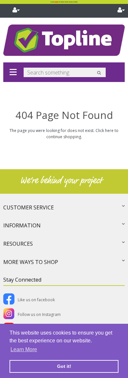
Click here (105, 130)
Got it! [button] (64, 366)
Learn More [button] (24, 349)
